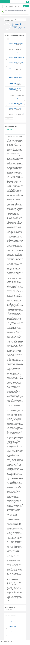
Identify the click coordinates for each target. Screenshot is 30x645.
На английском (10, 132)
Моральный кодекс (13, 88)
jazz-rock (14, 28)
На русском (9, 129)
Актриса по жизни (20, 52)
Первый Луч (19, 98)
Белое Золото (20, 103)
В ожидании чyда (20, 113)
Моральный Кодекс (13, 19)
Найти (26, 6)
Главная (5, 19)
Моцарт (18, 83)
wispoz (5, 2)
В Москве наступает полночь (15, 89)
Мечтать (10, 631)
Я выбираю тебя (20, 94)
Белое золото (20, 43)
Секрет (10, 636)
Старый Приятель (12, 626)
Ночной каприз (20, 48)
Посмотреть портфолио (10, 13)
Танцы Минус (11, 621)
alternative (19, 28)
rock (24, 27)
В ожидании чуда (20, 57)
